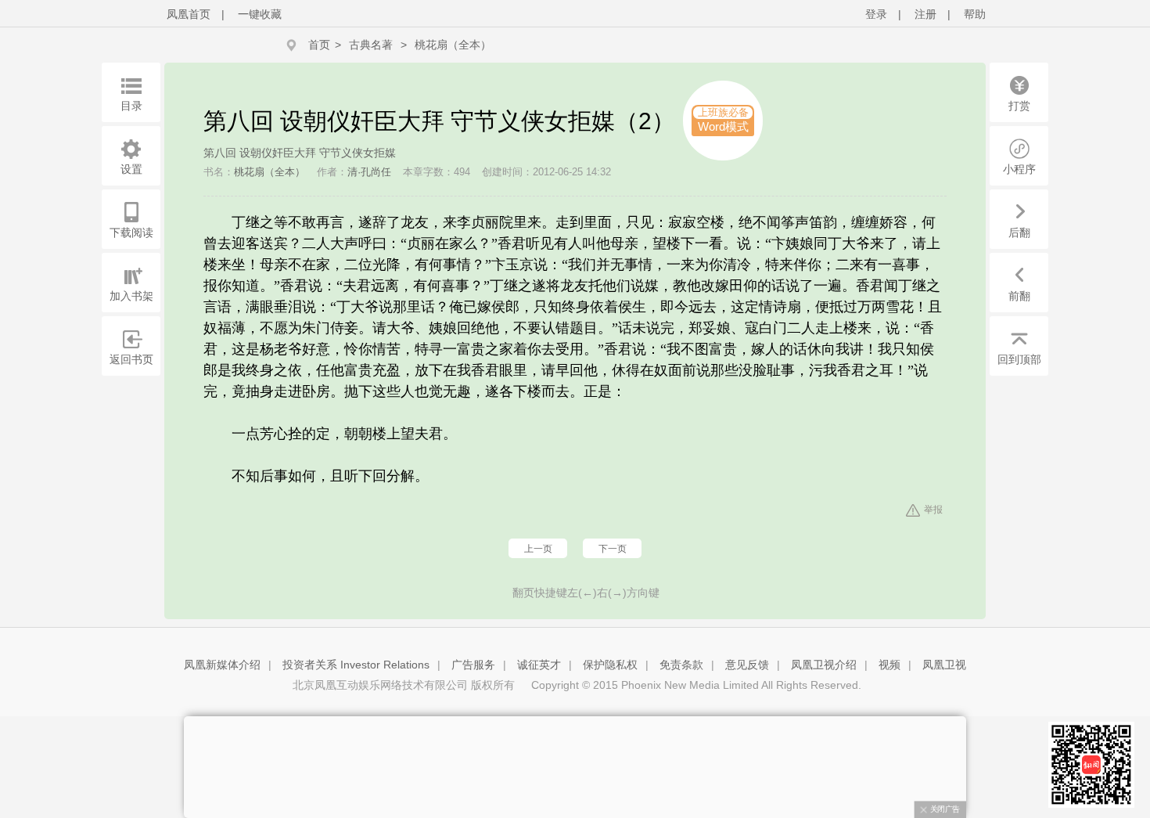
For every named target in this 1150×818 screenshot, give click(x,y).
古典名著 (371, 44)
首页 (319, 44)
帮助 (975, 14)
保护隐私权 (610, 664)
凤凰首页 (188, 14)
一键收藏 (260, 14)
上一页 (538, 548)
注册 (925, 14)
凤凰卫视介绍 (824, 664)
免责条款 (681, 664)
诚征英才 (539, 664)
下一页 (612, 548)
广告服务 (473, 664)
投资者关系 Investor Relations (355, 664)
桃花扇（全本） (453, 44)
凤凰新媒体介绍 (222, 664)
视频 (889, 664)
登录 (876, 14)
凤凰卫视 (944, 664)
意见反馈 (747, 664)
